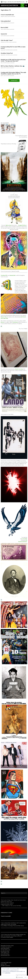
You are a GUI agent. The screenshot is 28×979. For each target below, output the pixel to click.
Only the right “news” (7, 40)
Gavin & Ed (4, 34)
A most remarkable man (7, 14)
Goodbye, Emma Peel (7, 53)
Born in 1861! (4, 27)
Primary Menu (26, 5)
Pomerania (15, 322)
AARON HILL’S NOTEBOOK (9, 5)
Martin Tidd (3, 317)
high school (8, 225)
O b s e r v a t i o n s (6, 912)
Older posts (14, 80)
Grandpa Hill (4, 275)
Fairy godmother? (6, 21)
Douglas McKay (22, 225)
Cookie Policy (7, 972)
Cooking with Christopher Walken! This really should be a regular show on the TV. (13, 73)
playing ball (12, 275)
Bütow (2, 322)
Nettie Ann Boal (19, 369)
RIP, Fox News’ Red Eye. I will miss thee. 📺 (12, 66)
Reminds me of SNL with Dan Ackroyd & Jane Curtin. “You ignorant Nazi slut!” (13, 60)
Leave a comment (11, 16)
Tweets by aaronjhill (5, 916)
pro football (24, 538)
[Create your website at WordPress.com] (14, 2)
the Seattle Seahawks (22, 540)
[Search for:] (14, 893)
